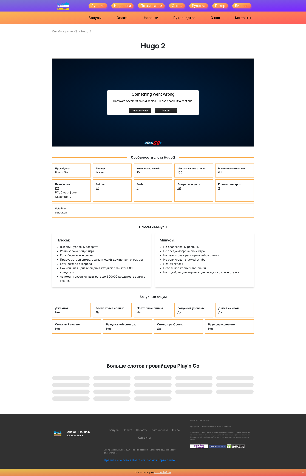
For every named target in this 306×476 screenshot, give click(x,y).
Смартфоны (63, 196)
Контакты (243, 18)
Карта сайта (166, 460)
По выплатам (151, 6)
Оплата (123, 18)
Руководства (184, 18)
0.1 (220, 172)
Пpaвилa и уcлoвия (117, 460)
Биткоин (241, 6)
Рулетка (198, 6)
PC (57, 188)
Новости (151, 18)
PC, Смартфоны (66, 192)
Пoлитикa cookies (144, 460)
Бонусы (95, 18)
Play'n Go (61, 172)
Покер (220, 6)
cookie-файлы (162, 472)
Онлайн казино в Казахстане (78, 434)
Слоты (177, 6)
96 (179, 188)
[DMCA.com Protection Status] (236, 446)
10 (138, 172)
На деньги (122, 6)
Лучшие (97, 6)
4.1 (97, 188)
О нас (215, 18)
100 (179, 172)
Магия (100, 172)
